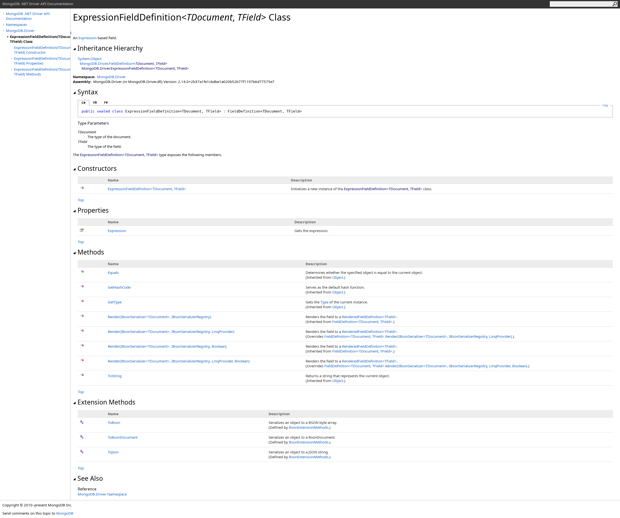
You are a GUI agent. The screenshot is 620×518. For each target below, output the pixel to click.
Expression (87, 37)
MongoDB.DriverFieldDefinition (106, 63)
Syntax (88, 92)
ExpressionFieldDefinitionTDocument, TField (147, 188)
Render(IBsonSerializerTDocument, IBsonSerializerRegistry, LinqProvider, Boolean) (179, 361)
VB (95, 102)
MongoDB (64, 513)
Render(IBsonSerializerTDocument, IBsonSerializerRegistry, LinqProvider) (171, 331)
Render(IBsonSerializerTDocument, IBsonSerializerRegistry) (159, 316)
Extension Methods (106, 402)
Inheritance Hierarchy (110, 48)
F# (106, 102)
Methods (91, 252)
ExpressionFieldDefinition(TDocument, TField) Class (40, 39)
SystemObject (89, 58)
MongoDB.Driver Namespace (102, 494)
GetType (115, 302)
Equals (113, 272)
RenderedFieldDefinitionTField (369, 316)
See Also (90, 478)
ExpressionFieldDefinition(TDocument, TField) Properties (42, 61)
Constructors (97, 168)
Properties (93, 210)
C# (83, 103)
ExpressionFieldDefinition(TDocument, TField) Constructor (42, 50)
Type (324, 302)
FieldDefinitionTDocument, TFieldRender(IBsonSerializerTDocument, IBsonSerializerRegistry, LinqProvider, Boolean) (425, 365)
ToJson (113, 452)
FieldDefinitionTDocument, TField (362, 321)
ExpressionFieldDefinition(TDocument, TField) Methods (42, 71)
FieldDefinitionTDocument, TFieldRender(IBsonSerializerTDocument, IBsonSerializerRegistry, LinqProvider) (418, 336)
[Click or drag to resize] (71, 33)
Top (81, 199)
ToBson (114, 422)
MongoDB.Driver (20, 30)
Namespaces (16, 24)
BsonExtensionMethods (308, 427)
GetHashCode (119, 287)
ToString (115, 375)
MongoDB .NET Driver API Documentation (28, 16)
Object (337, 277)
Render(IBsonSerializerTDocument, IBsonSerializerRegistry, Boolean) (167, 346)
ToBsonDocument (123, 437)
